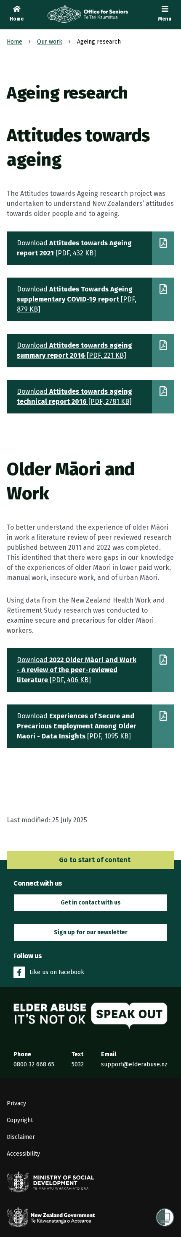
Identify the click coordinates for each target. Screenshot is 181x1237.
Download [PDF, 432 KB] (74, 248)
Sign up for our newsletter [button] (91, 932)
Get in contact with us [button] (91, 902)
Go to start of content (93, 860)
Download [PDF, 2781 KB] (74, 396)
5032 (78, 1064)
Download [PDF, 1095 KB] (76, 726)
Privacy (16, 1103)
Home (14, 41)
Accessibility (23, 1153)
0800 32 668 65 (33, 1064)
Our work (49, 41)
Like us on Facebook (56, 972)
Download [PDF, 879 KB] (76, 299)
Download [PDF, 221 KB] (74, 350)
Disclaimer (21, 1137)
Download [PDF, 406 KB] (76, 670)
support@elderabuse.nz (134, 1064)
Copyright (20, 1120)
